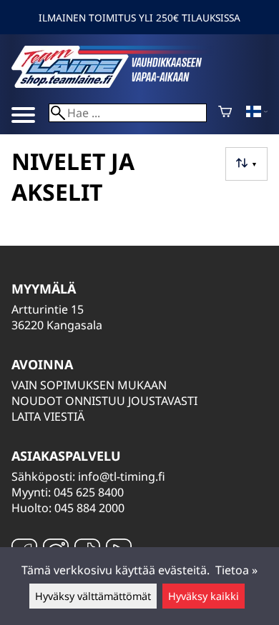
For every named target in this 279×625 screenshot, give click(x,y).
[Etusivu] (118, 83)
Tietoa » (236, 570)
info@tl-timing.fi (121, 476)
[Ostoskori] (225, 113)
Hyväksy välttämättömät (93, 596)
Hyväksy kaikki (203, 596)
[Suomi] (257, 113)
